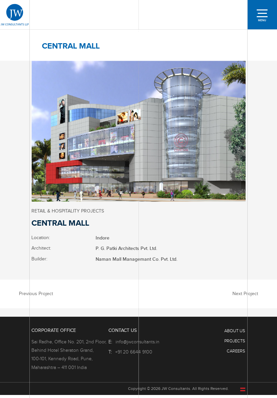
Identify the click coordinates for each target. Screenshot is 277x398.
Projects (234, 341)
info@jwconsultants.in (137, 342)
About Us (234, 331)
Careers (236, 351)
